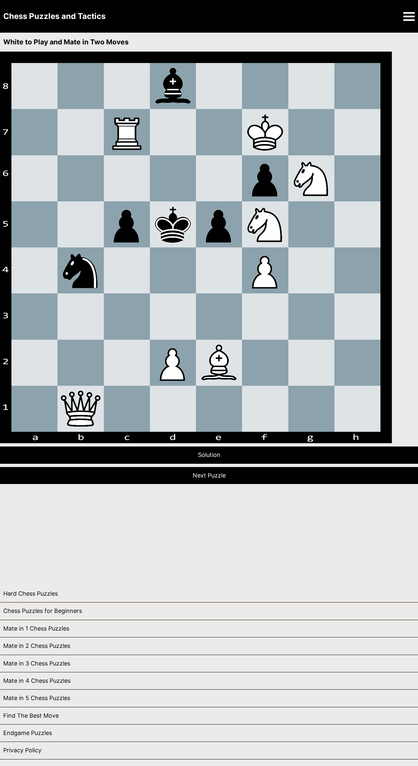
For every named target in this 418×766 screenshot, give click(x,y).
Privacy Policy (22, 750)
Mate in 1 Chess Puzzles (36, 628)
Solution (209, 454)
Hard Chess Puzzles (30, 593)
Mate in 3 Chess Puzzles (36, 663)
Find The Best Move (31, 715)
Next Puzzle (209, 475)
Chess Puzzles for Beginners (42, 610)
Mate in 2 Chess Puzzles (36, 645)
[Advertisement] (196, 533)
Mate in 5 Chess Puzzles (36, 698)
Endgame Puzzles (27, 732)
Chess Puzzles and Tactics (54, 16)
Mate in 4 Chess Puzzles (37, 680)
